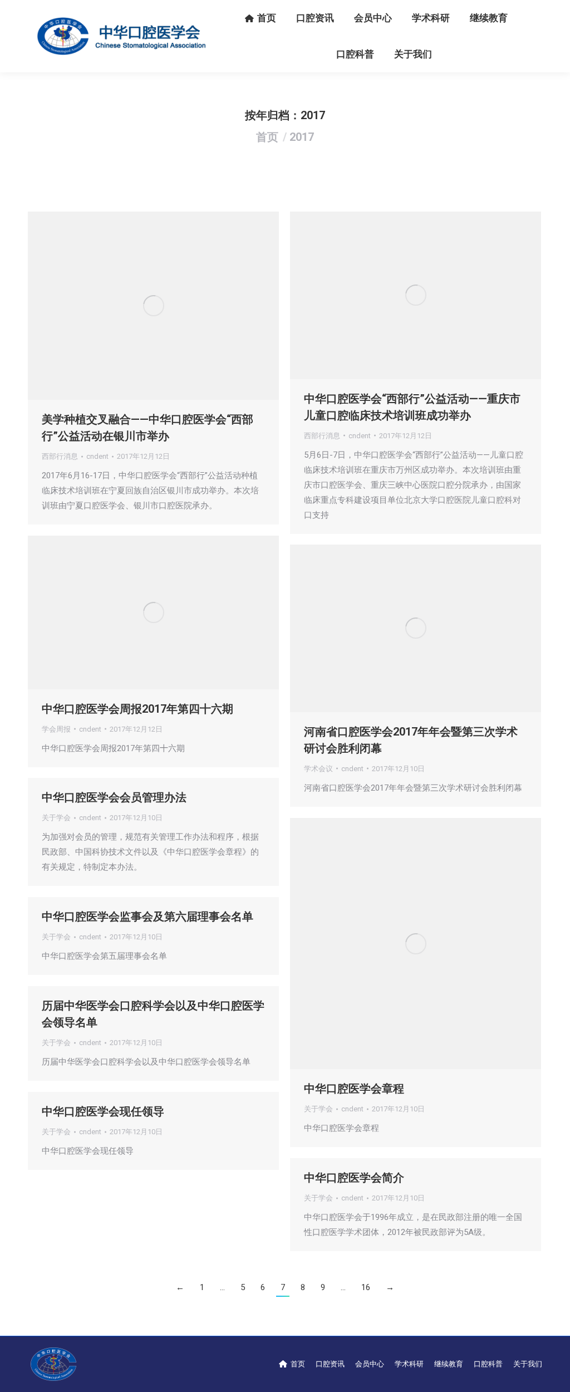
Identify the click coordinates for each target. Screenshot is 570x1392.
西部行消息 (60, 456)
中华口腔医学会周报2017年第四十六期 (137, 708)
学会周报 (56, 729)
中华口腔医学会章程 (354, 1088)
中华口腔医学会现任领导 (103, 1111)
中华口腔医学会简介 (354, 1177)
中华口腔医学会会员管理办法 (114, 797)
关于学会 (56, 817)
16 (365, 1287)
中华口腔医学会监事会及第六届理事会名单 (147, 916)
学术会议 (318, 768)
